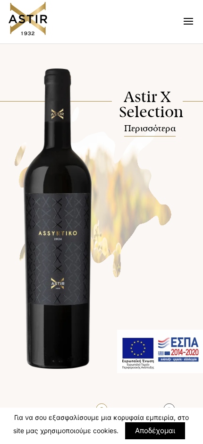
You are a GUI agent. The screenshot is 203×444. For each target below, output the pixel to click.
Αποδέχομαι (155, 430)
